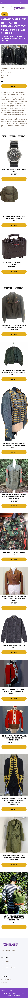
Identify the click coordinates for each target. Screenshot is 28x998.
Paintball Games (8, 964)
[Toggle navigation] (3, 8)
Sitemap (18, 995)
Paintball (6, 961)
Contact (10, 993)
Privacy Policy (11, 995)
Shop (4, 14)
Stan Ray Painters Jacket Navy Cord (14, 645)
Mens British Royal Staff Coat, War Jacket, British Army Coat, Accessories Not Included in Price (14, 738)
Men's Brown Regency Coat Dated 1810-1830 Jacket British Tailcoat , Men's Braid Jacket (14, 599)
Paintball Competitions (10, 967)
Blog (5, 970)
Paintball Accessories (13, 68)
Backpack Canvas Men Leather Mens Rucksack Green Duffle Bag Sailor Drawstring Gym (14, 918)
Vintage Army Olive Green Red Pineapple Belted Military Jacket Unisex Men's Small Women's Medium (14, 497)
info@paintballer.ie (22, 2)
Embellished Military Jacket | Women (14, 552)
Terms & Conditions (18, 993)
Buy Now (14, 86)
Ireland (4, 2)
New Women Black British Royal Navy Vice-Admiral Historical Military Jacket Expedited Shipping (14, 800)
